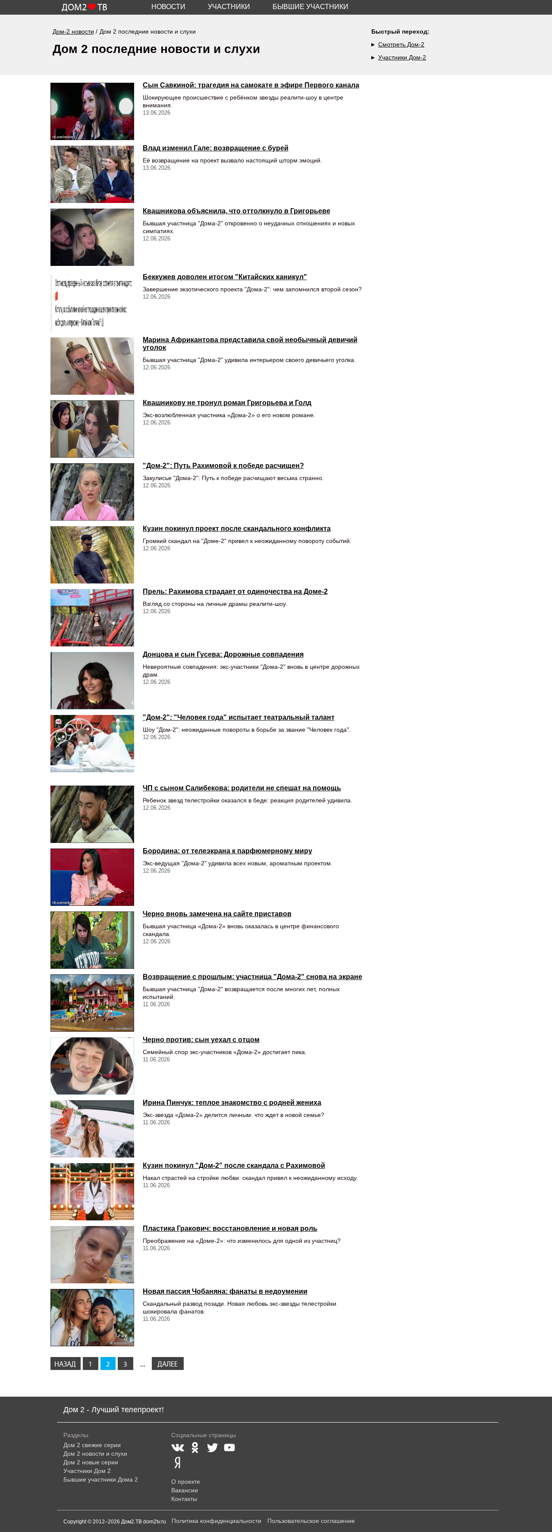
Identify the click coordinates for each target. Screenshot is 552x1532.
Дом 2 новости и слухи (95, 1453)
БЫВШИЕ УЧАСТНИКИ (310, 6)
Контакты (184, 1498)
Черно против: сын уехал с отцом (201, 1039)
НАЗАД (65, 1364)
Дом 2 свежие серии (92, 1445)
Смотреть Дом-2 (401, 44)
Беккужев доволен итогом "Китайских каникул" (225, 277)
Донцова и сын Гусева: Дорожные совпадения (223, 654)
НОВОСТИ (168, 6)
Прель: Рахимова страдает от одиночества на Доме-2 (235, 591)
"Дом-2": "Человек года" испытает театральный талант (239, 717)
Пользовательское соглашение (311, 1520)
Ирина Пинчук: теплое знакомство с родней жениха (232, 1102)
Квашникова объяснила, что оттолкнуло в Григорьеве (236, 211)
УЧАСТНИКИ (229, 6)
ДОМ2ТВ (84, 8)
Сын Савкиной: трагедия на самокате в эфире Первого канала (251, 85)
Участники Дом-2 (402, 57)
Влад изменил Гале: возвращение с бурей (216, 148)
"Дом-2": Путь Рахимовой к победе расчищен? (223, 465)
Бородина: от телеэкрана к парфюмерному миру (227, 851)
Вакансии (184, 1490)
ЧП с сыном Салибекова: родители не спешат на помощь (242, 788)
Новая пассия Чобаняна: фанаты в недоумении (225, 1291)
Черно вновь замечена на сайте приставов (217, 913)
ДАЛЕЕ (167, 1364)
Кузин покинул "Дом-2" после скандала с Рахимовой (234, 1165)
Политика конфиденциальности (216, 1520)
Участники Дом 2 (87, 1470)
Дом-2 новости (73, 31)
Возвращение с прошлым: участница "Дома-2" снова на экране (252, 976)
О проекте (185, 1481)
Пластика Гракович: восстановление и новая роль (230, 1228)
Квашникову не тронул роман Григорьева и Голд (227, 402)
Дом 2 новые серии (90, 1462)
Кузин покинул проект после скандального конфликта (237, 528)
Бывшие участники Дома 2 (100, 1479)
